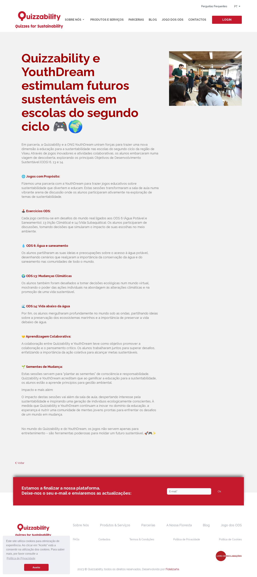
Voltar (20, 462)
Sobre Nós (81, 525)
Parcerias (136, 19)
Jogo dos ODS (172, 19)
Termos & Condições (141, 539)
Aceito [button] (36, 567)
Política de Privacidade (186, 539)
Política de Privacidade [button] (21, 558)
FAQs (76, 539)
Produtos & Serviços (115, 525)
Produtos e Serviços (107, 19)
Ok (219, 491)
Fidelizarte (172, 569)
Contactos (197, 19)
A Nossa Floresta (179, 525)
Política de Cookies (230, 539)
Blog (153, 19)
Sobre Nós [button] (73, 19)
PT (236, 6)
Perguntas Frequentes (214, 6)
